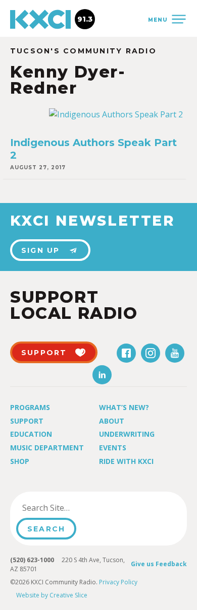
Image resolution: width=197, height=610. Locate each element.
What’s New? (124, 407)
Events (112, 447)
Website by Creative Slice (51, 595)
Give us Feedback (159, 564)
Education (31, 434)
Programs (30, 407)
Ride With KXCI (126, 461)
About (111, 421)
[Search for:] (67, 507)
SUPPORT (44, 352)
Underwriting (127, 434)
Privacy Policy (118, 582)
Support (26, 421)
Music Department (47, 447)
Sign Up (40, 250)
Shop (19, 461)
